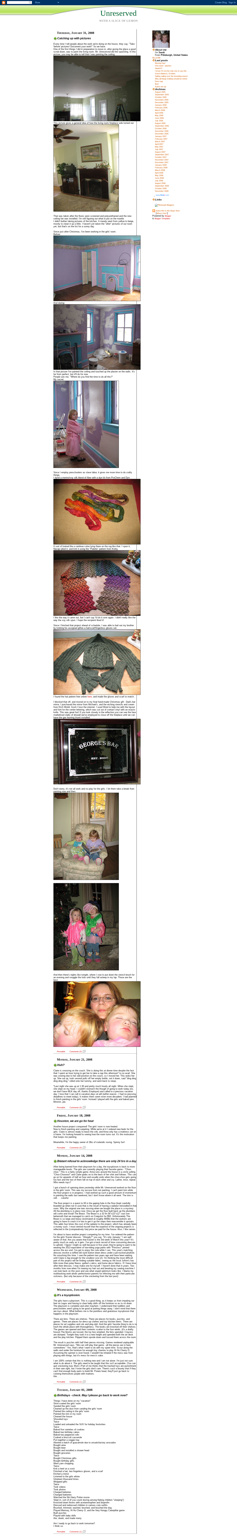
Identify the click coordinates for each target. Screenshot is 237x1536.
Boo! (157, 84)
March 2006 (160, 110)
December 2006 (161, 134)
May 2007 (159, 147)
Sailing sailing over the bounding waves (171, 76)
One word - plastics (163, 66)
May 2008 (159, 175)
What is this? (161, 213)
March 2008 (160, 170)
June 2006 (159, 118)
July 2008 (159, 181)
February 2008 (161, 168)
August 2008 (160, 183)
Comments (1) (76, 1382)
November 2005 (161, 100)
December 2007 (161, 162)
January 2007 (161, 136)
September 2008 (162, 186)
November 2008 (161, 191)
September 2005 (162, 95)
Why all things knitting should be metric (171, 79)
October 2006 (161, 128)
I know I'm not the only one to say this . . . (172, 71)
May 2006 (159, 115)
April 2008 (159, 173)
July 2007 (159, 149)
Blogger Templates (162, 218)
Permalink (61, 1051)
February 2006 (161, 108)
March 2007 (160, 141)
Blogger (168, 216)
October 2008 (161, 188)
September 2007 (162, 154)
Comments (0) (76, 1051)
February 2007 (161, 139)
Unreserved (118, 13)
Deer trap (159, 81)
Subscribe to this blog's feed (167, 211)
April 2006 (159, 113)
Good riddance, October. (165, 73)
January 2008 (161, 165)
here (89, 696)
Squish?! (158, 68)
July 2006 (159, 121)
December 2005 (161, 102)
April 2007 (159, 144)
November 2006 (161, 131)
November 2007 (161, 160)
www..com (162, 195)
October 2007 (161, 157)
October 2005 (161, 97)
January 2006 (161, 105)
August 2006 (160, 123)
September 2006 (162, 126)
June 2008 (159, 178)
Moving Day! (160, 63)
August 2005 (160, 92)
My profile (156, 58)
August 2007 (160, 152)
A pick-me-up (160, 87)
